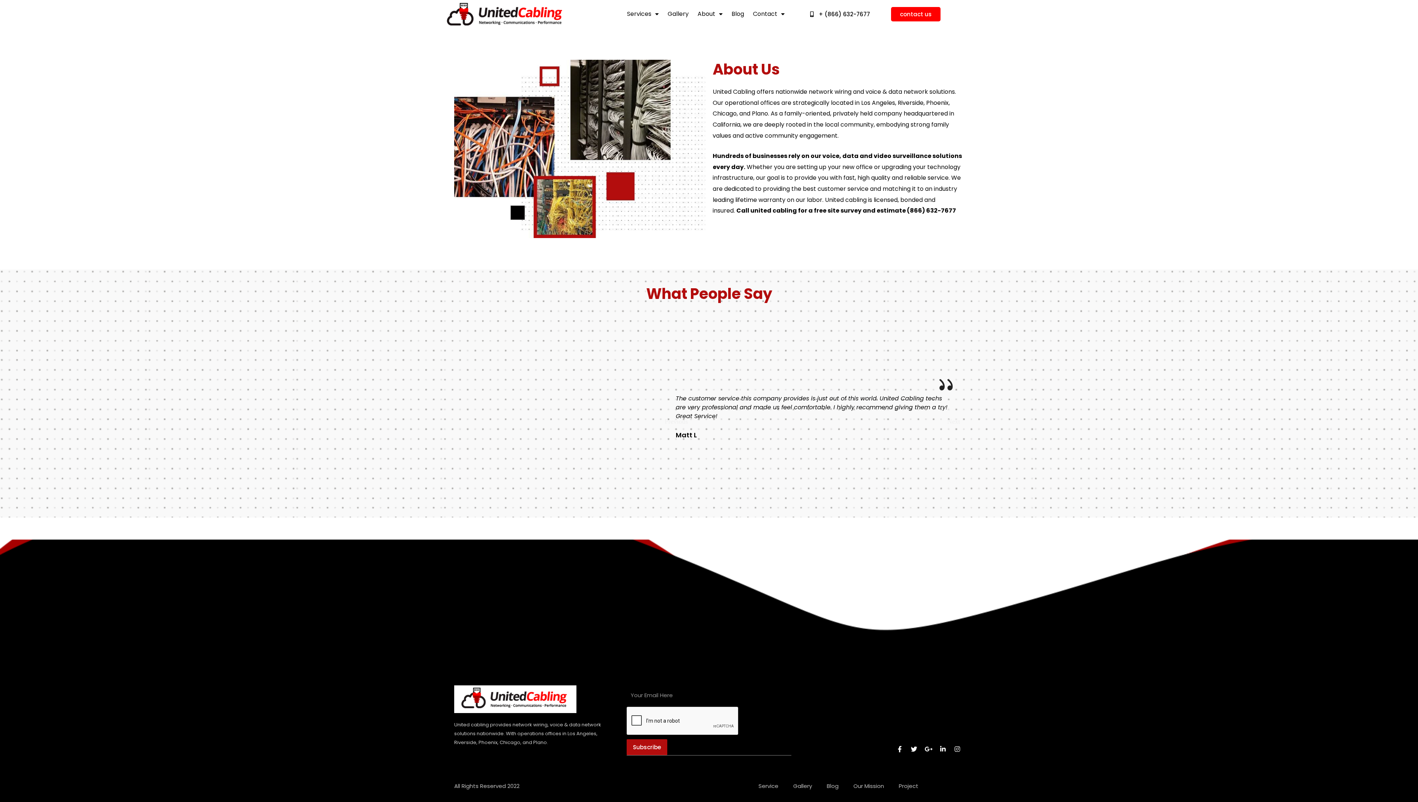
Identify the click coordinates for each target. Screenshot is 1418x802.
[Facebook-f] (900, 749)
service (768, 786)
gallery (678, 14)
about (706, 14)
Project (908, 786)
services (639, 14)
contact (765, 14)
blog (738, 14)
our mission (868, 786)
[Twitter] (914, 749)
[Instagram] (957, 749)
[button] (676, 421)
